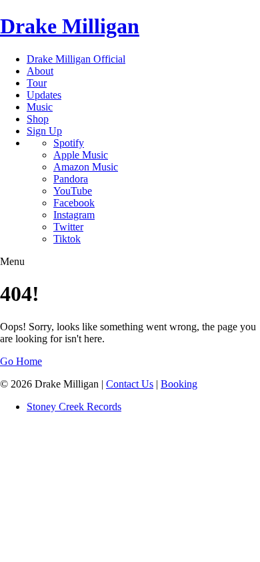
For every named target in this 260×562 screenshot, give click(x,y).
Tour (37, 83)
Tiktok (67, 238)
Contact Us (129, 384)
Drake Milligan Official (76, 59)
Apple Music (80, 154)
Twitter (68, 226)
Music (40, 107)
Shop (38, 119)
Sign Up (44, 131)
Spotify (68, 142)
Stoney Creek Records (74, 406)
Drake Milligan (69, 26)
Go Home (21, 361)
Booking (179, 384)
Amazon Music (85, 166)
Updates (44, 95)
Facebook (74, 202)
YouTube (72, 190)
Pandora (70, 178)
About (40, 71)
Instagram (74, 214)
